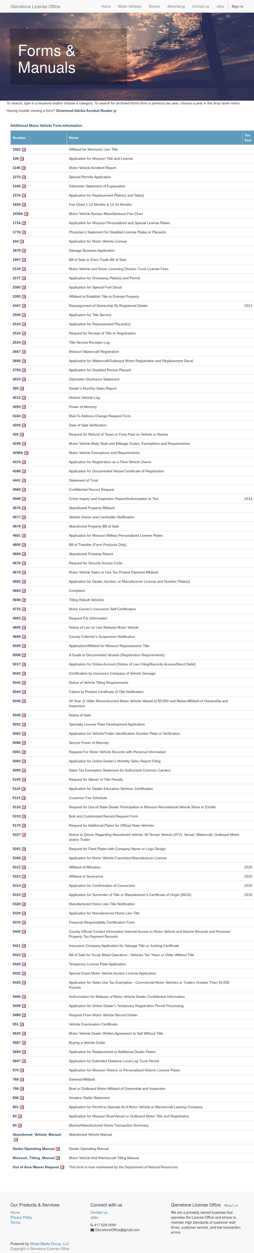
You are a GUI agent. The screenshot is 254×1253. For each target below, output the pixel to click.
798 (16, 1089)
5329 (17, 913)
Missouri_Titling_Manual (34, 1158)
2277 (17, 278)
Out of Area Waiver (36, 1167)
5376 (17, 922)
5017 (17, 664)
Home (15, 1212)
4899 (17, 637)
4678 (17, 563)
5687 (17, 1043)
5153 (17, 816)
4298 (17, 443)
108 (16, 159)
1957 (17, 260)
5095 (17, 770)
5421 (17, 946)
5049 (17, 715)
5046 (17, 701)
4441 (17, 480)
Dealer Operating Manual (34, 1149)
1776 (17, 232)
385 (16, 388)
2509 (17, 315)
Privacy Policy (21, 1217)
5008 (17, 655)
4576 (17, 508)
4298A (18, 453)
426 (16, 434)
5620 (17, 1033)
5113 (16, 798)
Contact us (99, 1212)
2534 (17, 342)
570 (16, 1070)
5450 (17, 997)
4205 (17, 425)
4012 (17, 398)
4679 (17, 572)
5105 (17, 779)
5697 (17, 1061)
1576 (17, 195)
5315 (17, 895)
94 (15, 1125)
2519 (17, 333)
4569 (17, 499)
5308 (17, 858)
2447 (17, 306)
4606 (17, 545)
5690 (17, 1052)
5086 (17, 743)
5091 (17, 752)
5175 (17, 825)
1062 (17, 149)
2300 (17, 287)
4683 (17, 591)
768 (16, 1079)
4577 (17, 517)
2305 (17, 296)
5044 (17, 692)
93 (15, 1116)
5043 (17, 683)
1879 (17, 250)
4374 (17, 462)
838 (16, 1098)
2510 (17, 324)
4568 (17, 489)
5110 (16, 789)
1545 (17, 186)
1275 (17, 177)
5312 (17, 867)
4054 (17, 407)
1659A (18, 214)
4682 (17, 581)
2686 (17, 361)
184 (16, 241)
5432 (17, 973)
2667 (17, 352)
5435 (17, 982)
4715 (17, 609)
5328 (17, 904)
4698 (17, 600)
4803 (17, 618)
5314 (17, 886)
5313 (17, 876)
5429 (17, 964)
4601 (17, 535)
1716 (17, 223)
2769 (17, 370)
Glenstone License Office (35, 6)
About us (231, 1205)
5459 (17, 1006)
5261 (17, 849)
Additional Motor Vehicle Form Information (46, 125)
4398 (17, 471)
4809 (17, 627)
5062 (17, 733)
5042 (17, 673)
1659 (17, 204)
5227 (17, 835)
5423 (17, 955)
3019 (17, 379)
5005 (17, 646)
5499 (17, 1015)
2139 (17, 269)
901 (16, 1107)
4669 (17, 554)
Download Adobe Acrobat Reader (84, 111)
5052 (17, 724)
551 (16, 1024)
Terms (15, 1222)
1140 (16, 168)
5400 (17, 931)
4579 (17, 526)
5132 (17, 807)
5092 (17, 761)
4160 (17, 416)
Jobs (94, 1217)
